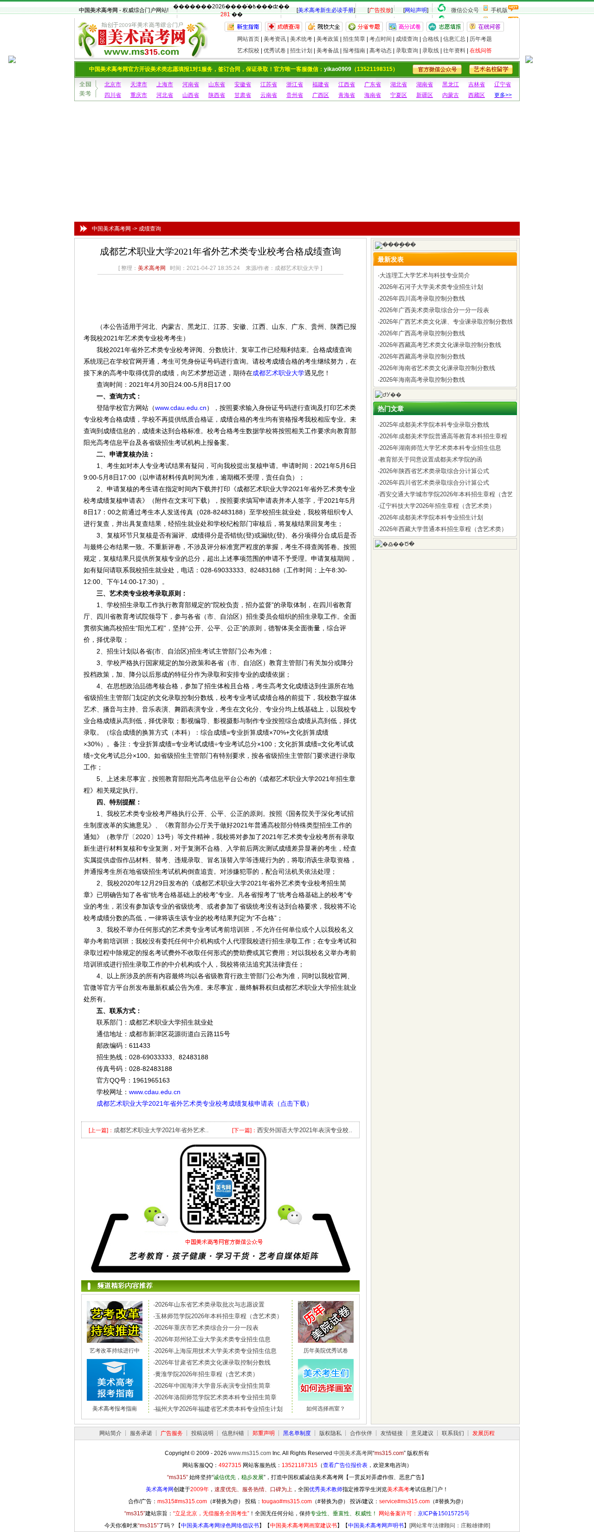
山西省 (190, 95)
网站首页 (248, 39)
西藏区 (476, 95)
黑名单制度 (297, 1433)
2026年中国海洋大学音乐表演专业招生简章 (213, 1385)
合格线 (430, 39)
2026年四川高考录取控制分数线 (422, 298)
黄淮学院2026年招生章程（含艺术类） (206, 1374)
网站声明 (416, 10)
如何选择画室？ (325, 1408)
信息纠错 (233, 1433)
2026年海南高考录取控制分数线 (422, 379)
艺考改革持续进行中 (115, 1350)
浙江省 (294, 84)
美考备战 (327, 50)
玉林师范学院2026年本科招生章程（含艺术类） (219, 1316)
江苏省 (268, 84)
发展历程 (483, 1433)
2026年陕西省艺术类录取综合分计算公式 (434, 471)
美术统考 (301, 39)
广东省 (372, 84)
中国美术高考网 (98, 10)
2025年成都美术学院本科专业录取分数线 (434, 424)
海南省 (372, 95)
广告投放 (380, 10)
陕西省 (216, 95)
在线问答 (481, 50)
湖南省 (424, 84)
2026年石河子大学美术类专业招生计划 (431, 286)
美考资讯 (275, 39)
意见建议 (422, 1433)
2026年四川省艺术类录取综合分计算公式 (434, 482)
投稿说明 (202, 1433)
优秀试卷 (275, 50)
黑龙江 (450, 84)
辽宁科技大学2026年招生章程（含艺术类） (437, 505)
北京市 (112, 84)
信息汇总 (454, 39)
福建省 (320, 84)
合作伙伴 (361, 1433)
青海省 (346, 95)
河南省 (190, 84)
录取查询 (407, 50)
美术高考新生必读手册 (326, 10)
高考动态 (380, 50)
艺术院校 (248, 50)
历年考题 (481, 39)
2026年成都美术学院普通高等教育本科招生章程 (443, 436)
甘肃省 (242, 95)
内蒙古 (450, 95)
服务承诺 (141, 1433)
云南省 (268, 95)
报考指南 (354, 50)
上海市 (164, 84)
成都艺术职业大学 (278, 373)
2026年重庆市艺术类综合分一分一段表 (206, 1327)
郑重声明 (263, 1433)
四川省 (112, 95)
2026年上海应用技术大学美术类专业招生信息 (216, 1350)
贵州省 (294, 95)
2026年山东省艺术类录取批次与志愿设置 (210, 1304)
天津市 (138, 84)
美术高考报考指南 (114, 1408)
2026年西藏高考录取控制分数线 (422, 356)
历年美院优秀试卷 (325, 1350)
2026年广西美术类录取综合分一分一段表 (434, 310)
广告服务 (172, 1433)
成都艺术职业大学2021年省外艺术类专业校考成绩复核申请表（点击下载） (205, 1103)
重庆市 (138, 95)
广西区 (320, 95)
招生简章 (354, 39)
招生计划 (301, 50)
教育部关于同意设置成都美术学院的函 (431, 459)
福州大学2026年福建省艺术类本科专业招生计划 (219, 1408)
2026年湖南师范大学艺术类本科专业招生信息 (440, 447)
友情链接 (392, 1433)
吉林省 (476, 84)
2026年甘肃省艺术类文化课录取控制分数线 (213, 1362)
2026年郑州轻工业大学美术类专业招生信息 (213, 1339)
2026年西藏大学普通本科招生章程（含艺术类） (443, 529)
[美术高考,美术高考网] (142, 53)
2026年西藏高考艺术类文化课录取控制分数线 (440, 344)
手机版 (499, 10)
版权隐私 (330, 1433)
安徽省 (242, 84)
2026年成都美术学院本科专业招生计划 (431, 517)
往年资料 (454, 50)
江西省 (346, 84)
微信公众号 (465, 10)
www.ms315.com (249, 1453)
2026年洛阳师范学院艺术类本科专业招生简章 (216, 1397)
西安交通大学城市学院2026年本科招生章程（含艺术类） (455, 494)
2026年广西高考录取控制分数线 (422, 333)
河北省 (164, 95)
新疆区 (424, 95)
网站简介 (110, 1433)
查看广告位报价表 (345, 1465)
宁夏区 (398, 95)
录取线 (430, 50)
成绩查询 (407, 39)
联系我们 (453, 1433)
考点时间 (380, 39)
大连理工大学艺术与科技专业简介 (425, 275)
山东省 (216, 84)
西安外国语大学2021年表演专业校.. (304, 1130)
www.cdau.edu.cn (181, 407)
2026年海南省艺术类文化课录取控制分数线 (437, 368)
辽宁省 (502, 84)
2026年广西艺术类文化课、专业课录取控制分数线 (446, 321)
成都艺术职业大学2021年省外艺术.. (161, 1130)
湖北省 (398, 84)
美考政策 (327, 39)
